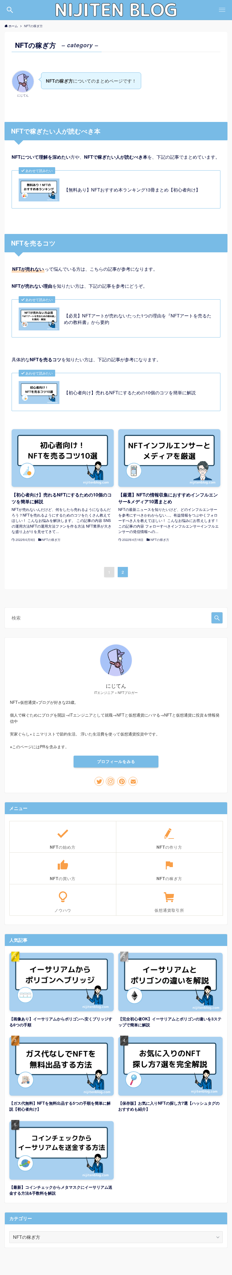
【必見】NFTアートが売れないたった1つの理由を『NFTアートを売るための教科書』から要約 (137, 319)
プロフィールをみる (116, 761)
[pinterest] (121, 781)
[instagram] (110, 781)
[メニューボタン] (222, 10)
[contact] (133, 781)
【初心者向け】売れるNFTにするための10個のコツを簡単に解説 (130, 393)
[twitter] (99, 781)
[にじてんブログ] (116, 10)
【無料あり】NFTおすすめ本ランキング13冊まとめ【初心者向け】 (132, 190)
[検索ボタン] (10, 10)
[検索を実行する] (217, 617)
